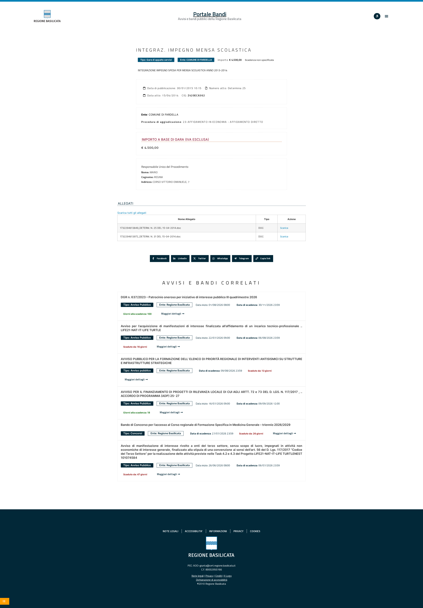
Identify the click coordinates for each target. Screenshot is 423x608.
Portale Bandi (209, 14)
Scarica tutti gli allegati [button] (131, 212)
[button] (386, 16)
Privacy (209, 576)
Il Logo (228, 576)
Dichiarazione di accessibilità (211, 580)
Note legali (198, 576)
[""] (377, 16)
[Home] (47, 16)
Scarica (284, 227)
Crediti (218, 576)
